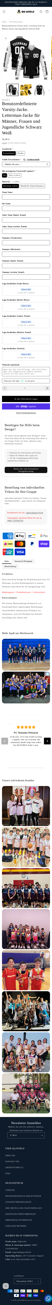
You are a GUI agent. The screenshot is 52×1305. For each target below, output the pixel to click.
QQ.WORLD (21, 1300)
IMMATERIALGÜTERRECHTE (18, 1220)
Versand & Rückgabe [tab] (23, 561)
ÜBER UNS (10, 1156)
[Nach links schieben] (3, 90)
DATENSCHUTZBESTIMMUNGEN (20, 1214)
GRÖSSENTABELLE (14, 1168)
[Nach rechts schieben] (49, 90)
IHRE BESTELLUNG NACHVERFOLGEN (23, 1208)
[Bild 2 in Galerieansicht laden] (26, 90)
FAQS (7, 1173)
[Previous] (4, 741)
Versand (4, 143)
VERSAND (10, 1190)
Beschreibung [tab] (10, 566)
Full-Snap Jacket (16, 22)
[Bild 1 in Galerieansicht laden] (13, 90)
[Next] (47, 741)
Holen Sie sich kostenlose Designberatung (26, 470)
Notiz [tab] (7, 561)
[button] (4, 12)
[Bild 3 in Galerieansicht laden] (39, 90)
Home (4, 22)
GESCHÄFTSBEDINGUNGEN (18, 1202)
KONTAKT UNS (12, 1162)
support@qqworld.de (34, 513)
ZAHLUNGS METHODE (16, 1226)
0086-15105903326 (15, 521)
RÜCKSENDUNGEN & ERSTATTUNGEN (23, 1196)
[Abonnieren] (42, 1135)
